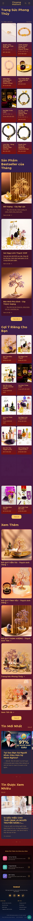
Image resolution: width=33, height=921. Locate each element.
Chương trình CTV (22, 903)
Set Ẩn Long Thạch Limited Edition (8, 386)
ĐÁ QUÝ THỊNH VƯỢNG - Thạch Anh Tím (16, 639)
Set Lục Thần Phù (7, 418)
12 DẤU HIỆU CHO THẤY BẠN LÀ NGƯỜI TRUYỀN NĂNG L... (15, 820)
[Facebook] (10, 895)
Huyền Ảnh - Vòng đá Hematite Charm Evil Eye (23, 147)
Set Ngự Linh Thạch (22, 357)
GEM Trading (4, 907)
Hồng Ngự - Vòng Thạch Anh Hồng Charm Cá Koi (7, 81)
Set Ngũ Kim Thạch (7, 508)
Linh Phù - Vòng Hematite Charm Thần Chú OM (8, 147)
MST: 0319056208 (19, 917)
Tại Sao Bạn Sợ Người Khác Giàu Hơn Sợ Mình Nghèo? (15, 755)
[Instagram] (14, 895)
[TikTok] (23, 895)
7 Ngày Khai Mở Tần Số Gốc (7, 909)
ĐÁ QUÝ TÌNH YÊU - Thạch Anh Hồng (15, 602)
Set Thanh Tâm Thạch (23, 479)
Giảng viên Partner (22, 907)
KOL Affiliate (21, 905)
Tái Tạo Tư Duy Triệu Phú (6, 903)
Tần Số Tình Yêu (5, 905)
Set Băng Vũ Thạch (7, 479)
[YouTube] (18, 895)
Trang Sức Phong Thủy (12, 676)
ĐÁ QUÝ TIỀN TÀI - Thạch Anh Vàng (15, 564)
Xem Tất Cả (6, 712)
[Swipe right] (20, 777)
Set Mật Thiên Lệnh (8, 111)
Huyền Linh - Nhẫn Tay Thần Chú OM (8, 46)
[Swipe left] (13, 777)
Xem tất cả (16, 319)
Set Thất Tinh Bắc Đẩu (23, 508)
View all (16, 517)
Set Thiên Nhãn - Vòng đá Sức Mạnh (23, 80)
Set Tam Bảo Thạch (7, 357)
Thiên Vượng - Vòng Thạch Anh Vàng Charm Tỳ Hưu (23, 47)
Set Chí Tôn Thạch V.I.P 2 (7, 448)
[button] (3, 3)
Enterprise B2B (22, 909)
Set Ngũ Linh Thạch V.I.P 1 (22, 418)
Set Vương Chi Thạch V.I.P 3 (23, 448)
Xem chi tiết (6, 215)
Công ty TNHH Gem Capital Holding (8, 917)
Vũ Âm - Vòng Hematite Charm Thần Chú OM (23, 113)
